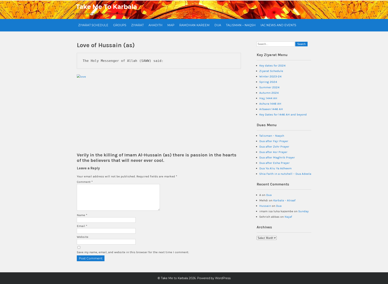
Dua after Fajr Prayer (273, 141)
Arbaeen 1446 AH (271, 109)
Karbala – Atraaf (284, 200)
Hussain (265, 206)
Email (82, 226)
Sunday (303, 211)
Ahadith (155, 25)
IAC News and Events (278, 25)
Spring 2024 (268, 82)
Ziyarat (137, 25)
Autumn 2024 (269, 93)
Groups (119, 25)
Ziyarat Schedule (93, 25)
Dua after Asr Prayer (273, 152)
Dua (217, 25)
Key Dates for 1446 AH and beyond (283, 114)
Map (170, 25)
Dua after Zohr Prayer (274, 146)
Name (82, 215)
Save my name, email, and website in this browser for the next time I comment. (133, 252)
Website (82, 237)
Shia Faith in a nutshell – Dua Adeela (285, 174)
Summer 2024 (269, 87)
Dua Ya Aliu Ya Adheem (275, 168)
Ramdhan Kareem (194, 25)
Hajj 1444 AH (268, 98)
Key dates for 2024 (272, 65)
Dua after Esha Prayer (274, 163)
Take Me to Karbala (106, 6)
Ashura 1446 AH (270, 103)
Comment (85, 182)
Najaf (288, 216)
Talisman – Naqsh (241, 25)
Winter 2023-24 (270, 76)
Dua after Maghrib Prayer (277, 157)
